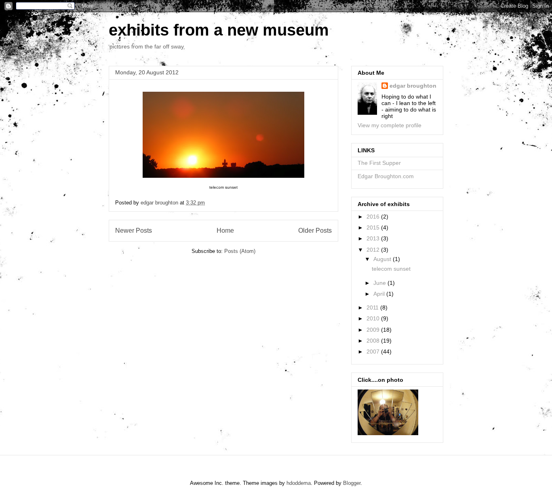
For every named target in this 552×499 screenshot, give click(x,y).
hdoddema (299, 483)
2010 (374, 318)
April (379, 294)
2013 (374, 238)
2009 (374, 329)
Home (225, 230)
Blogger (351, 483)
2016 (374, 216)
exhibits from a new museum (219, 30)
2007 (374, 351)
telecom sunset (391, 268)
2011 (373, 307)
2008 (374, 340)
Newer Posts (133, 230)
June (380, 283)
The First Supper (379, 163)
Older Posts (315, 230)
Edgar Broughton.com (386, 176)
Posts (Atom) (239, 251)
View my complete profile (389, 125)
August (383, 259)
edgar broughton (413, 85)
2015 (374, 227)
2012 (374, 249)
